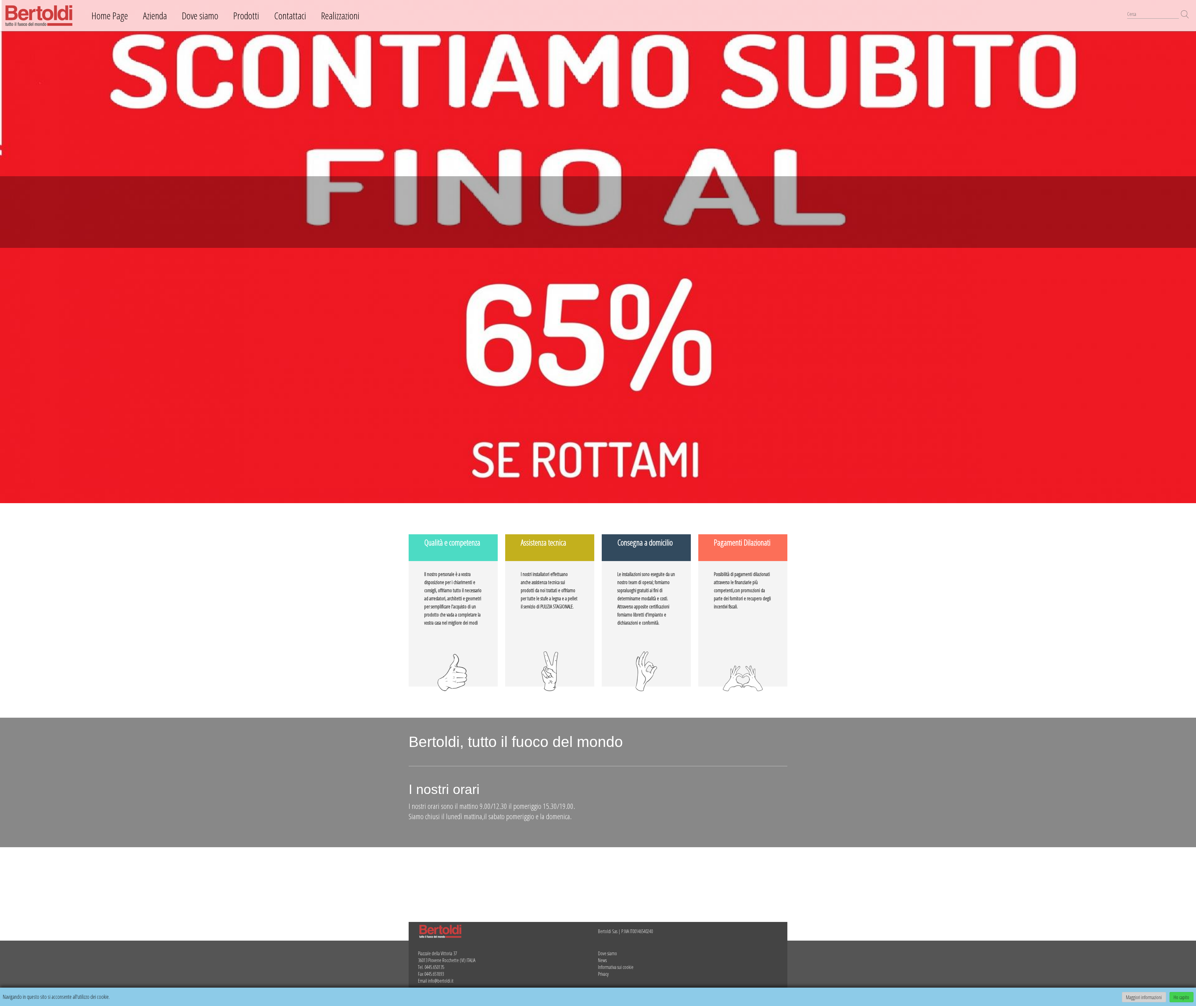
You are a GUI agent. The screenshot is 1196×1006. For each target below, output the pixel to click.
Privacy (603, 974)
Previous (6, 251)
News (602, 960)
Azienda (155, 15)
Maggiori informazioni (1144, 997)
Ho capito (1181, 997)
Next (1190, 251)
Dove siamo (200, 15)
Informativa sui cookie (616, 967)
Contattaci (290, 15)
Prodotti (246, 15)
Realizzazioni (340, 15)
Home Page (110, 15)
